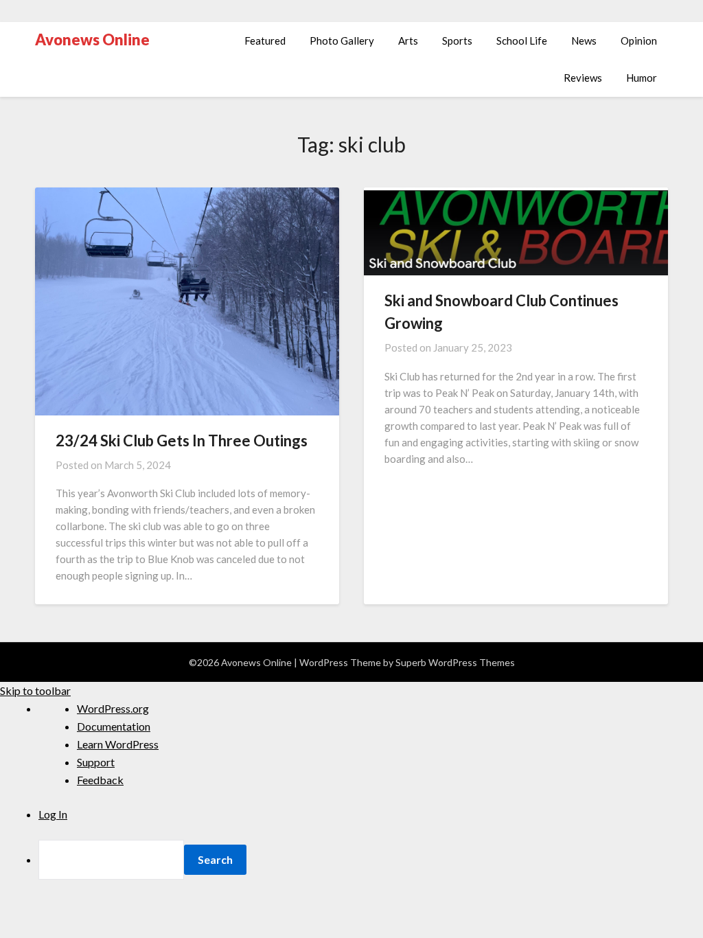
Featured (265, 40)
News (584, 40)
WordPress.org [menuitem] (113, 708)
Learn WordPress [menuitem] (118, 744)
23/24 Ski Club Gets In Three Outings (182, 440)
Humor (641, 77)
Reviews (583, 77)
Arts (408, 40)
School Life (521, 40)
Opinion (639, 40)
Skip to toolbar (35, 690)
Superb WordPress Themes (455, 662)
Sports (457, 40)
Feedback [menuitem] (100, 779)
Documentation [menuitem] (113, 726)
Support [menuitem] (96, 761)
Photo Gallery (342, 40)
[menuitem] (370, 860)
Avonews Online (92, 39)
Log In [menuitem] (52, 814)
